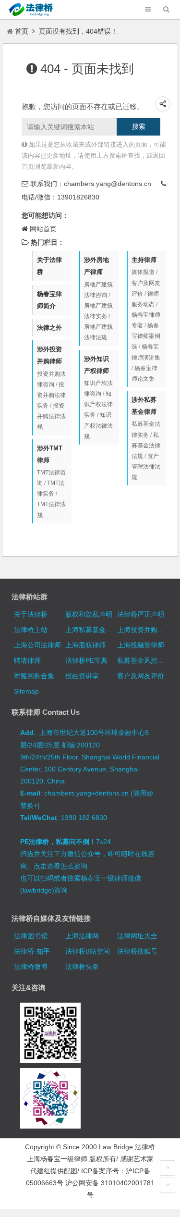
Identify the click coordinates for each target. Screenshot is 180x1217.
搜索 (138, 126)
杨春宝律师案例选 (146, 336)
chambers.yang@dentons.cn (107, 183)
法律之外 (49, 327)
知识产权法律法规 (98, 425)
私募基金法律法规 (146, 445)
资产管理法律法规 (146, 467)
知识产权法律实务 (98, 404)
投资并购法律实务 (51, 395)
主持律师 (144, 259)
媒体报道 (143, 272)
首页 (21, 31)
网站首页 (43, 229)
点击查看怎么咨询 (60, 866)
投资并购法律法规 (51, 416)
